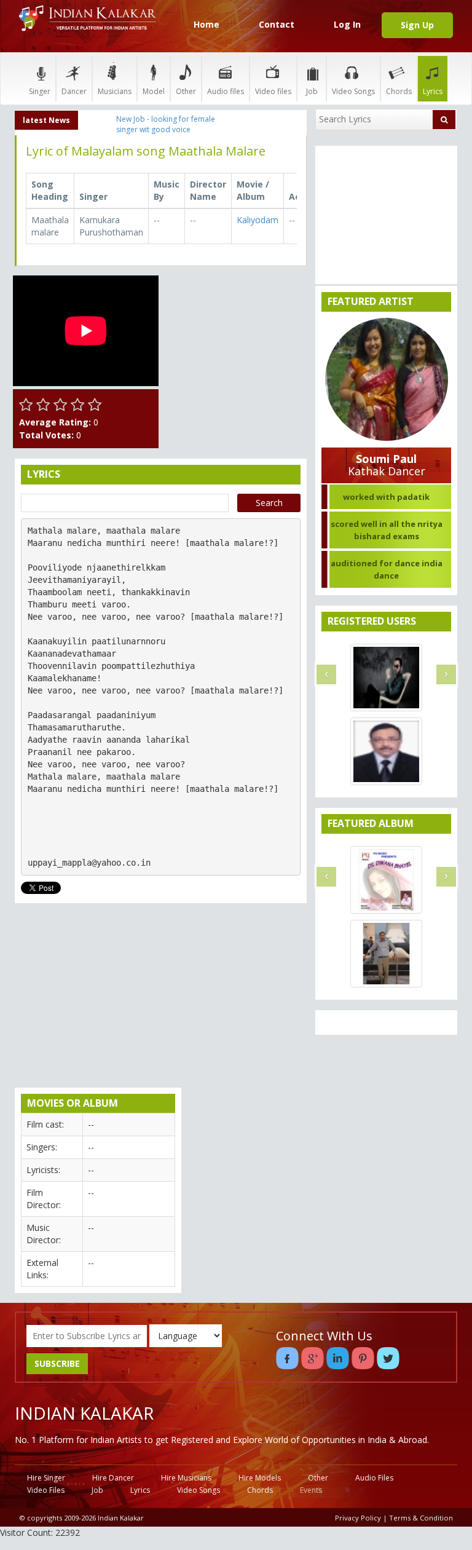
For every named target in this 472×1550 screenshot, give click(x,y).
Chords (399, 91)
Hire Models (259, 1478)
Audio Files (374, 1478)
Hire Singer (46, 1478)
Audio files (225, 91)
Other (186, 91)
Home (206, 24)
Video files (273, 91)
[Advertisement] (236, 336)
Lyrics (432, 91)
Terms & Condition (421, 1517)
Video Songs (353, 91)
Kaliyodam (257, 220)
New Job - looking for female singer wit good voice (165, 124)
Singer (39, 91)
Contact (276, 24)
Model (154, 91)
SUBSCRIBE (57, 1363)
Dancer (74, 91)
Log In (347, 24)
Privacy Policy (358, 1517)
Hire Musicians (186, 1478)
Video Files (46, 1490)
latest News (46, 120)
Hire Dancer (113, 1478)
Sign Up (417, 25)
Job (312, 91)
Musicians (115, 91)
